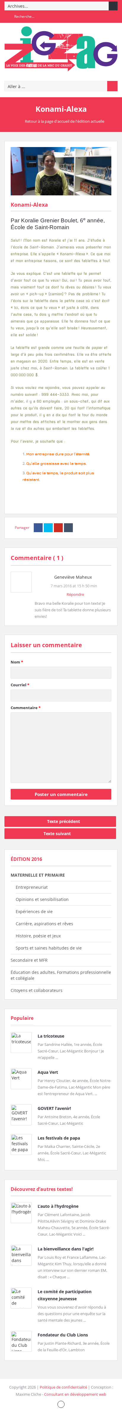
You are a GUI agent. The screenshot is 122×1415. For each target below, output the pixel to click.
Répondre (75, 594)
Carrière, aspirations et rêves (44, 923)
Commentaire (26, 707)
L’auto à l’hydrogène (58, 1206)
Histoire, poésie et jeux (38, 936)
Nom (17, 662)
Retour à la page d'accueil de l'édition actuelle (64, 121)
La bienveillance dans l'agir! (66, 1249)
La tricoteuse (51, 1036)
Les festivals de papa (59, 1138)
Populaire (22, 1018)
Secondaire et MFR (29, 960)
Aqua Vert (48, 1072)
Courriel (20, 684)
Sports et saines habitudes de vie (49, 948)
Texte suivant (57, 833)
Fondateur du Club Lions (63, 1335)
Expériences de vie (34, 911)
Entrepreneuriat (32, 887)
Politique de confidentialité (63, 1387)
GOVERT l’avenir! (54, 1108)
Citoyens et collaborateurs (36, 990)
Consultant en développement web (75, 1394)
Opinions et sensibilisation (42, 899)
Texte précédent (63, 821)
